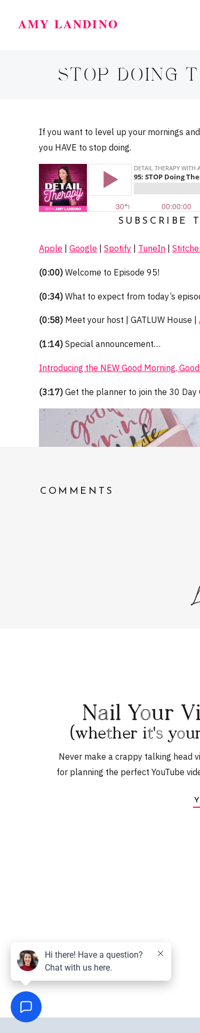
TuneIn (151, 248)
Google (83, 248)
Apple (50, 248)
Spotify (117, 248)
